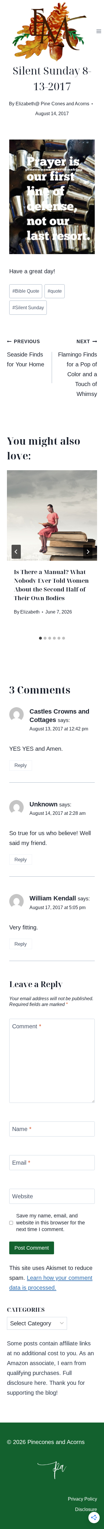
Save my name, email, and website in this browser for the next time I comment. (50, 1222)
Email (21, 1162)
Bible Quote (25, 291)
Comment (26, 1026)
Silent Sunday (28, 307)
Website (22, 1196)
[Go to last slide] (16, 552)
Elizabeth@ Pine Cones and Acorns (52, 103)
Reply (20, 765)
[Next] (87, 552)
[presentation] (52, 515)
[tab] (40, 638)
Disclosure (86, 1509)
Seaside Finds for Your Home (25, 353)
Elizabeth (30, 611)
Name (21, 1129)
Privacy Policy (82, 1499)
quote (55, 291)
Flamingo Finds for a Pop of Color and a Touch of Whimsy (77, 368)
